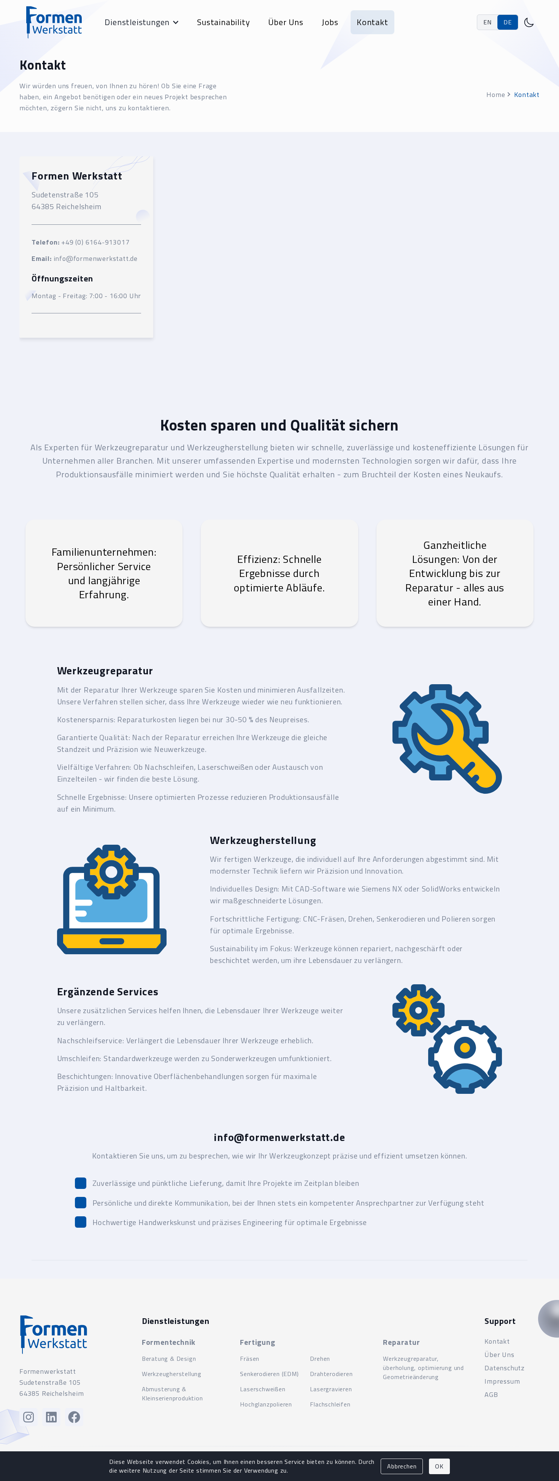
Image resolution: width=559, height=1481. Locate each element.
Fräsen (249, 1358)
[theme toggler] (529, 22)
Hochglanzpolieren (266, 1404)
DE (507, 22)
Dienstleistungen (137, 22)
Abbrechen (401, 1466)
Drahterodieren (331, 1373)
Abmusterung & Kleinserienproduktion (172, 1393)
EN (487, 22)
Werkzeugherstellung (172, 1373)
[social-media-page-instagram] (28, 1417)
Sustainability (223, 22)
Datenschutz (504, 1368)
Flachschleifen (330, 1404)
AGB (491, 1394)
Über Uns (285, 22)
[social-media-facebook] (74, 1417)
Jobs (330, 22)
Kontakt (372, 22)
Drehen (320, 1358)
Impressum (502, 1381)
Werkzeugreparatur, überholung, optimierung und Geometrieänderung (423, 1367)
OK (439, 1466)
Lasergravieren (331, 1389)
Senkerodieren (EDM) (269, 1373)
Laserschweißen (262, 1389)
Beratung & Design (169, 1358)
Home (495, 94)
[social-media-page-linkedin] (51, 1417)
